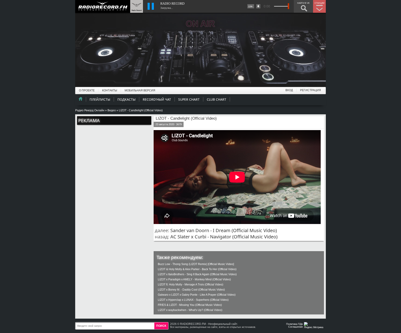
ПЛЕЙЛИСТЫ (100, 99)
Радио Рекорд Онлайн (89, 110)
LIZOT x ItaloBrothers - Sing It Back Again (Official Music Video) (197, 274)
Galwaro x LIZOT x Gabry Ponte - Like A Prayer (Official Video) (197, 294)
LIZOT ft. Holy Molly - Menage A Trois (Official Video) (190, 284)
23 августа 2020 (164, 124)
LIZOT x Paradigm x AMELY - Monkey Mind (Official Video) (194, 279)
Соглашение (295, 326)
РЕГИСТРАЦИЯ (310, 90)
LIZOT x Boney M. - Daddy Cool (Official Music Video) (191, 289)
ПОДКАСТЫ (126, 99)
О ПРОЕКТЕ (87, 90)
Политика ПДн (294, 324)
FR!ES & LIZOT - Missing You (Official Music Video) (190, 305)
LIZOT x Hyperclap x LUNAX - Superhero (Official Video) (193, 299)
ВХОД (289, 90)
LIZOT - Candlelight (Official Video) (186, 118)
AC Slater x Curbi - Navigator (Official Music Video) (224, 237)
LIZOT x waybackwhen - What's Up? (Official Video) (190, 310)
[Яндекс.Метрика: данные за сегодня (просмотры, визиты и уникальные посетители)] (314, 325)
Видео (111, 110)
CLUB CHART (216, 99)
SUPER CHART (189, 99)
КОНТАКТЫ (109, 90)
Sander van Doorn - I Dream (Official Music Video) (223, 230)
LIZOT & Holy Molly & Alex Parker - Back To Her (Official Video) (197, 269)
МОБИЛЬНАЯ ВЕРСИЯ (140, 90)
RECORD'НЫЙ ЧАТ (157, 99)
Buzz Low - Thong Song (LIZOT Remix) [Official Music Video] (196, 264)
